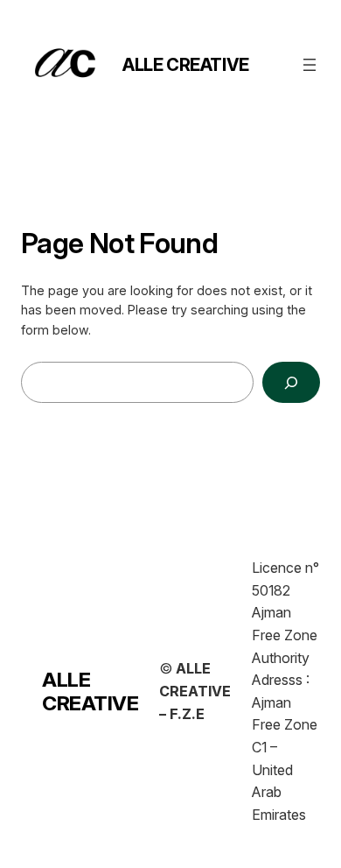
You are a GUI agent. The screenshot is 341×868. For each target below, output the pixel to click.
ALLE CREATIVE (185, 64)
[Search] (291, 382)
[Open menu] (309, 64)
